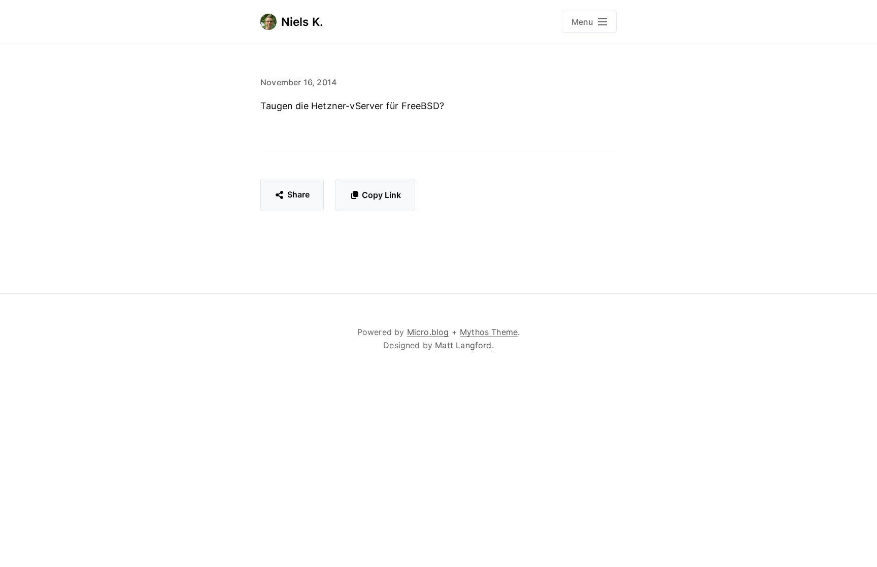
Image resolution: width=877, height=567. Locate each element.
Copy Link (381, 195)
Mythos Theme (489, 332)
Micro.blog (428, 332)
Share (298, 194)
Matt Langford (463, 345)
